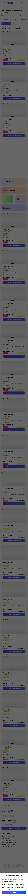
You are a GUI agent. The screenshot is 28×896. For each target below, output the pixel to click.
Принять (14, 892)
